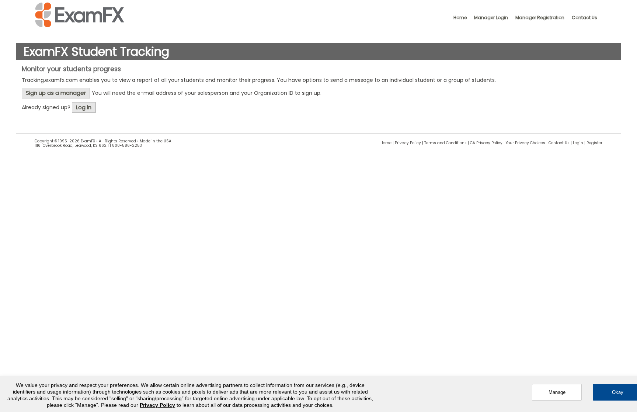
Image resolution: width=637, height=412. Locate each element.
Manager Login (491, 17)
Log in (83, 107)
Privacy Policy (408, 143)
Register (594, 143)
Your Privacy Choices (525, 143)
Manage (557, 392)
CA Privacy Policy (486, 143)
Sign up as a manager (56, 93)
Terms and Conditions (445, 143)
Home (460, 17)
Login (578, 143)
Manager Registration (539, 17)
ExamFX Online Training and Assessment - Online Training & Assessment (79, 15)
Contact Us (584, 17)
